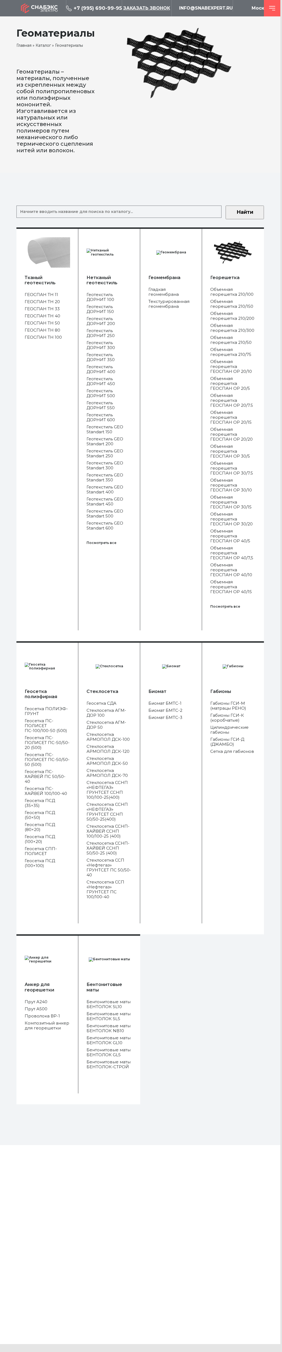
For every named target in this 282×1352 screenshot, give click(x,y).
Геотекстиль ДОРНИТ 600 (101, 417)
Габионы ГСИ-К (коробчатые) (227, 718)
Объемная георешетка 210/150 (231, 304)
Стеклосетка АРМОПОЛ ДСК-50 (107, 761)
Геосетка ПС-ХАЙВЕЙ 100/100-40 (46, 791)
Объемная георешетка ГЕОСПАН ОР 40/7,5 (231, 553)
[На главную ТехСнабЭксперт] (41, 8)
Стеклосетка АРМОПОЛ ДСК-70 (107, 773)
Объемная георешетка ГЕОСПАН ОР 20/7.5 (231, 400)
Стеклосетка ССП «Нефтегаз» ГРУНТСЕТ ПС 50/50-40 (109, 867)
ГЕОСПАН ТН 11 (41, 294)
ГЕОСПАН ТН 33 (42, 308)
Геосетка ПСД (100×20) (40, 839)
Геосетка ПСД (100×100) (40, 863)
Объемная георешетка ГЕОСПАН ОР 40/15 (231, 587)
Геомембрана (164, 277)
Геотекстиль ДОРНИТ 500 (101, 393)
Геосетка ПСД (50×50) (40, 815)
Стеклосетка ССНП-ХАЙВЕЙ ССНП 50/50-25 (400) (108, 848)
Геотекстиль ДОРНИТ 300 (101, 345)
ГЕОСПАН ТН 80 (42, 330)
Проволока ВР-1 (42, 1016)
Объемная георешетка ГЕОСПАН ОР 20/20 (231, 434)
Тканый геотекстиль (40, 280)
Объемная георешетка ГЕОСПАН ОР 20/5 (230, 383)
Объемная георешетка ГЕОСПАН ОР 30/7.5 (231, 468)
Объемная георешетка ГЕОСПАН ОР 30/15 (231, 502)
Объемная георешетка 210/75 (230, 352)
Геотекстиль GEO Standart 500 (105, 514)
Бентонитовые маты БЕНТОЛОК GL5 (109, 1052)
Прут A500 (36, 1008)
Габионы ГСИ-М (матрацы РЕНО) (228, 706)
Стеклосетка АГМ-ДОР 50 (106, 725)
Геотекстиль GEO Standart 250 (105, 453)
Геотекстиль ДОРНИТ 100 (100, 297)
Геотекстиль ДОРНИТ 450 (101, 381)
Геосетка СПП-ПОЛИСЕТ (41, 851)
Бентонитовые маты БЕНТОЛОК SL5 (109, 1016)
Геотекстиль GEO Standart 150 (105, 429)
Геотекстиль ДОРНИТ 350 (101, 357)
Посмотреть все (101, 543)
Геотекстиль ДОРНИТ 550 (101, 405)
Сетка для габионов (232, 751)
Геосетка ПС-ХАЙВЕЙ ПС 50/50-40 (45, 776)
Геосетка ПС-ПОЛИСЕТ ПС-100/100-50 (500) (46, 725)
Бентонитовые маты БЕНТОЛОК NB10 (109, 1028)
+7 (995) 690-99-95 (98, 8)
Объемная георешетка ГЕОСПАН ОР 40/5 (230, 536)
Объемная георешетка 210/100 (232, 292)
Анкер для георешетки (39, 987)
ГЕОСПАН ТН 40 (42, 316)
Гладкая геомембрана (163, 292)
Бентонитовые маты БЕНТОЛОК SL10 (109, 1004)
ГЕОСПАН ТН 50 (42, 323)
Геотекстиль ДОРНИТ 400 (101, 369)
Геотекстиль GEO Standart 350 (105, 477)
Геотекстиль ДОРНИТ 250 (101, 333)
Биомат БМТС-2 (165, 710)
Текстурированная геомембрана (168, 304)
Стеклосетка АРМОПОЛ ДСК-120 (108, 749)
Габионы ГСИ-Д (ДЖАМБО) (227, 742)
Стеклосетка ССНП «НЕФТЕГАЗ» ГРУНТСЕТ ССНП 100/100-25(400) (107, 790)
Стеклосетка (102, 691)
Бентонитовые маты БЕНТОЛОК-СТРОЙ (109, 1064)
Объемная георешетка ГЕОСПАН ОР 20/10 (231, 366)
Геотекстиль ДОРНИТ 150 (100, 309)
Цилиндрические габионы (229, 730)
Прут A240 (36, 1001)
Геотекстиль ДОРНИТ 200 (101, 321)
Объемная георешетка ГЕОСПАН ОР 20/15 (231, 417)
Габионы (220, 691)
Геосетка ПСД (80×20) (40, 827)
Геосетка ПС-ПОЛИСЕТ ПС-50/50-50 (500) (47, 759)
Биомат (157, 691)
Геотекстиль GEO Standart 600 (105, 526)
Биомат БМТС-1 (165, 703)
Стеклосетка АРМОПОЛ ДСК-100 (108, 737)
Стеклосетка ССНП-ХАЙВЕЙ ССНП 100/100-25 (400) (108, 831)
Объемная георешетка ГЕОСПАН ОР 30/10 (231, 485)
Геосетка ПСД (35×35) (40, 803)
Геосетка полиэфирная (41, 694)
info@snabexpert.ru (206, 8)
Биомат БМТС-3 (165, 717)
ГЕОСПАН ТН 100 (43, 337)
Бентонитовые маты (104, 987)
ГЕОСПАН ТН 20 (42, 301)
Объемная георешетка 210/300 (232, 328)
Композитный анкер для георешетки (47, 1026)
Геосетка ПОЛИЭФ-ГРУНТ (46, 711)
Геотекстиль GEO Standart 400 (105, 489)
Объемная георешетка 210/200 (232, 316)
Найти (245, 212)
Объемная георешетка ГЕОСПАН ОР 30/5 (230, 451)
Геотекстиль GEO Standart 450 (105, 502)
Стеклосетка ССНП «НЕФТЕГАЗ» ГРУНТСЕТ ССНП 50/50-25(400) (107, 812)
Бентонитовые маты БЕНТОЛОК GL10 (109, 1040)
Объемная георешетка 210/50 (231, 340)
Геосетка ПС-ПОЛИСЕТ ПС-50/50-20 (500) (47, 742)
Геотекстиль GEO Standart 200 (105, 441)
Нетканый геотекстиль (102, 280)
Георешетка (225, 277)
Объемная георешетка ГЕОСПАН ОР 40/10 (231, 570)
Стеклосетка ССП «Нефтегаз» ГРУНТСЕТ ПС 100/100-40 (105, 889)
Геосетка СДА (101, 703)
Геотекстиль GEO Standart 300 (105, 465)
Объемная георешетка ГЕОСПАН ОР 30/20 (231, 519)
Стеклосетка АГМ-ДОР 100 (106, 713)
